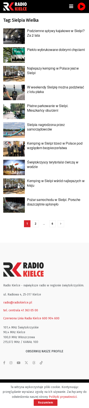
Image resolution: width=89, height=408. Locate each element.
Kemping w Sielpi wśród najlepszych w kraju (55, 183)
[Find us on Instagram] (11, 363)
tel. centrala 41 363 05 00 (20, 310)
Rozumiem (45, 402)
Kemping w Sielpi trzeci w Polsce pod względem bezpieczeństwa (54, 145)
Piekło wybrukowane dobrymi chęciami (56, 49)
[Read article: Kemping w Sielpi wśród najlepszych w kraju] (14, 186)
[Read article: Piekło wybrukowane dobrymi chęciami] (14, 55)
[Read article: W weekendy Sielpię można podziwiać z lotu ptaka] (14, 92)
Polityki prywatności (63, 397)
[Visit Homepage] (16, 6)
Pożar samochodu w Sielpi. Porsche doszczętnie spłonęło (53, 201)
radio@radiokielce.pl (17, 302)
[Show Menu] (71, 6)
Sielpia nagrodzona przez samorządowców (46, 126)
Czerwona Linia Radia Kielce (22, 318)
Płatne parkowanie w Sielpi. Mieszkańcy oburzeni (47, 108)
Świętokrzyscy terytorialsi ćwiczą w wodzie (52, 164)
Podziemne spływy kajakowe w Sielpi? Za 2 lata (56, 33)
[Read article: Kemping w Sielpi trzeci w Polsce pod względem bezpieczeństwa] (14, 149)
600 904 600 (50, 318)
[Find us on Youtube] (18, 363)
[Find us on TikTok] (41, 363)
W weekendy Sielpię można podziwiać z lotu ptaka (55, 89)
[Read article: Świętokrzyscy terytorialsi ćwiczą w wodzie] (14, 167)
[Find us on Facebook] (4, 363)
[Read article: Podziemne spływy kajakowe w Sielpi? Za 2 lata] (14, 36)
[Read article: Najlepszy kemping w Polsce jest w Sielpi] (14, 74)
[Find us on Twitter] (26, 363)
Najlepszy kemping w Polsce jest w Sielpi (53, 70)
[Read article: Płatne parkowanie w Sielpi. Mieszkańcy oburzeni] (14, 111)
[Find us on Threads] (33, 363)
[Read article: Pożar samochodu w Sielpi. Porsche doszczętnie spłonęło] (14, 205)
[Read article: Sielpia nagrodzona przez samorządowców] (14, 130)
